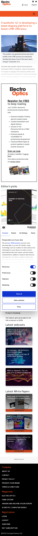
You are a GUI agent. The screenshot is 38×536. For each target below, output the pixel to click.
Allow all (19, 294)
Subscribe (6, 524)
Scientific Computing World (14, 507)
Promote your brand (11, 483)
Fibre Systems (7, 500)
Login (4, 516)
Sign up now (14, 151)
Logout (5, 520)
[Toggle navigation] (34, 14)
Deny (19, 307)
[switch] (33, 272)
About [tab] (33, 233)
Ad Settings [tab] (23, 233)
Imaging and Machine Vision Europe (17, 503)
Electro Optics (8, 496)
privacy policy (15, 162)
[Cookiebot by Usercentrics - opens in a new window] (27, 227)
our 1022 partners (14, 243)
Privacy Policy (8, 479)
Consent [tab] (5, 233)
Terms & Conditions (10, 487)
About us (6, 471)
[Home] (9, 3)
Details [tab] (13, 233)
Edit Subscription (9, 528)
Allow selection (19, 300)
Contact (5, 475)
